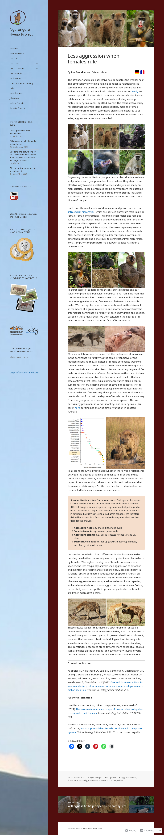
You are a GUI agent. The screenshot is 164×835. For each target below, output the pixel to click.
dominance (73, 780)
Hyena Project (96, 777)
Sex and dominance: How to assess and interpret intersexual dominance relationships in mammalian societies (105, 686)
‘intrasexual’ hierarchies (81, 211)
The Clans (14, 63)
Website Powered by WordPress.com (85, 828)
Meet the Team (16, 93)
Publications (15, 78)
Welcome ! (14, 48)
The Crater (14, 58)
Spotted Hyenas (17, 53)
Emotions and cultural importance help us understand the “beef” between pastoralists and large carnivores (23, 156)
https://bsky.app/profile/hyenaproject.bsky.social (23, 215)
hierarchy (83, 780)
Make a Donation (17, 103)
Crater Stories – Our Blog (21, 83)
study (135, 91)
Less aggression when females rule (20, 132)
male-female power (97, 780)
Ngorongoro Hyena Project (21, 32)
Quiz (12, 88)
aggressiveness (128, 777)
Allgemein (111, 777)
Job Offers (14, 98)
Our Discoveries (17, 68)
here (77, 407)
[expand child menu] (37, 64)
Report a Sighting (17, 108)
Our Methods (16, 73)
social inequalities (115, 780)
